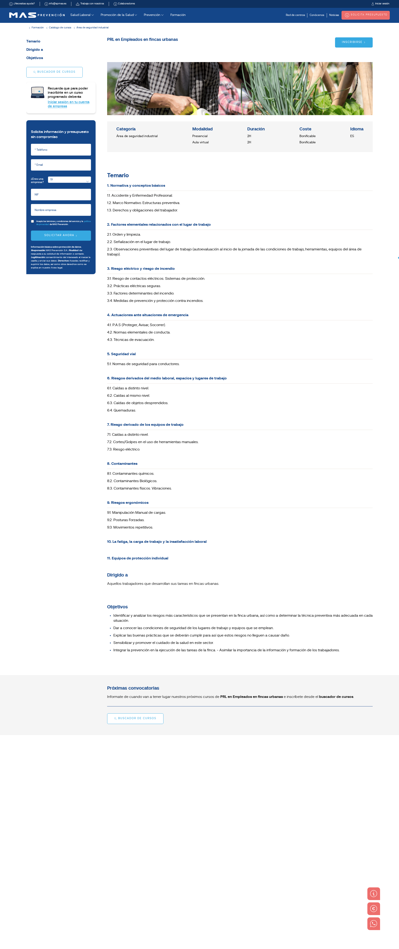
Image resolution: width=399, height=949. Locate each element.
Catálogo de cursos (60, 28)
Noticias (334, 15)
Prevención (152, 15)
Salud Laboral (80, 15)
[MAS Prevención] (37, 15)
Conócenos (317, 15)
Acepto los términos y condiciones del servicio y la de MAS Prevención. (63, 222)
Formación (178, 15)
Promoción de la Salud (118, 15)
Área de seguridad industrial (92, 28)
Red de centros (295, 15)
